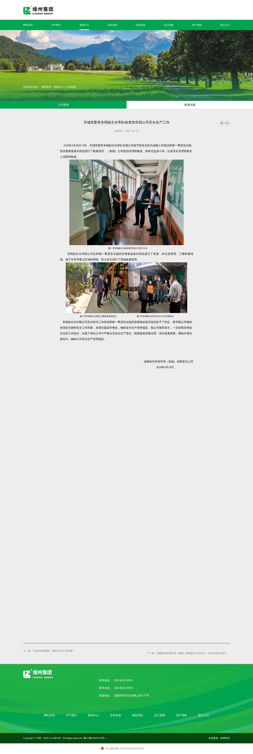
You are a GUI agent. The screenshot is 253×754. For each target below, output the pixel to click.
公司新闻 (71, 86)
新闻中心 (84, 24)
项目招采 (140, 24)
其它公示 (225, 24)
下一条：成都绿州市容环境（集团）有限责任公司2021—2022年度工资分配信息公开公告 (188, 653)
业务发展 (112, 24)
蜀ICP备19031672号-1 (94, 738)
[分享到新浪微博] (227, 123)
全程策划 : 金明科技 (219, 738)
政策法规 (189, 105)
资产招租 (197, 24)
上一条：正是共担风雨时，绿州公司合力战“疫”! (48, 651)
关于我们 (56, 24)
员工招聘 (168, 24)
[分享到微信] (222, 123)
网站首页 (28, 24)
